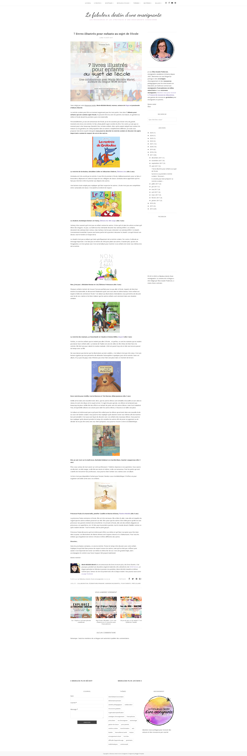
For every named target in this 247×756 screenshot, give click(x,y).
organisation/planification (116, 712)
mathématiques (113, 744)
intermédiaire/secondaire (116, 697)
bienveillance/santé (121, 732)
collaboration (82, 583)
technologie (133, 720)
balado (110, 732)
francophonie (131, 716)
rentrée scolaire (113, 728)
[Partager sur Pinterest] (136, 578)
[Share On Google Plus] (140, 578)
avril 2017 (155, 192)
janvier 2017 (156, 200)
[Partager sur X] (132, 578)
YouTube (126, 736)
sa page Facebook (87, 574)
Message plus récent (82, 681)
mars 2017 (155, 195)
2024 (151, 135)
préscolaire (136, 583)
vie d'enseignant (122, 720)
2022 (151, 141)
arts (133, 728)
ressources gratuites (114, 708)
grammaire (129, 740)
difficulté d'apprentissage (115, 740)
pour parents (126, 583)
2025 (151, 133)
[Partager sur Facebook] (129, 578)
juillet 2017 (155, 184)
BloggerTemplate (139, 753)
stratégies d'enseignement (116, 716)
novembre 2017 (157, 160)
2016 (151, 203)
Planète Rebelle (124, 513)
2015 (151, 206)
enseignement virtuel (114, 736)
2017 (151, 155)
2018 (151, 152)
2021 (151, 144)
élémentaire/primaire (97, 583)
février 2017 (156, 198)
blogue (127, 105)
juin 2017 (155, 187)
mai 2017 (155, 189)
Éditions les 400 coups (108, 221)
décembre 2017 (157, 158)
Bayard (121, 337)
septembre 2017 (157, 163)
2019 (151, 149)
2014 (151, 209)
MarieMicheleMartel (112, 583)
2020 (151, 147)
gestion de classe (113, 724)
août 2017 (155, 166)
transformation (124, 728)
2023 (151, 138)
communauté (124, 744)
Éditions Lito (121, 171)
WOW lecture (134, 567)
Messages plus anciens (129, 681)
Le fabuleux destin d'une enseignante (123, 14)
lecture (131, 732)
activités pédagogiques (115, 704)
